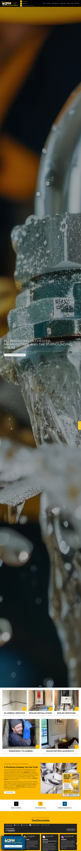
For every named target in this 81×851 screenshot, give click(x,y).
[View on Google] (62, 837)
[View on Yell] (44, 837)
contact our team (20, 785)
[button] (48, 3)
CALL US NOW (13, 846)
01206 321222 (25, 1)
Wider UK (26, 772)
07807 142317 (25, 3)
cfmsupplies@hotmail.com (27, 5)
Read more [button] (26, 848)
